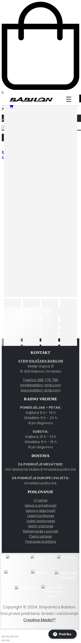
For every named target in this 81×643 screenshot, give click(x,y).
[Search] (56, 99)
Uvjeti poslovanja (40, 521)
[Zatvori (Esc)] (16, 636)
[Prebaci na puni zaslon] (8, 636)
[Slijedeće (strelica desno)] (8, 640)
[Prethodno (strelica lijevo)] (3, 640)
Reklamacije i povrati (40, 531)
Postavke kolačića (40, 541)
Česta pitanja (40, 536)
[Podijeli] (12, 636)
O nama (40, 500)
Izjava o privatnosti (40, 505)
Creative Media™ (39, 620)
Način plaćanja (40, 526)
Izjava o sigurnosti (40, 510)
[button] (62, 634)
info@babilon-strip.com (40, 385)
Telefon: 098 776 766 (40, 380)
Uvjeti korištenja (40, 515)
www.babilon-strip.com (40, 390)
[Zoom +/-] (3, 636)
